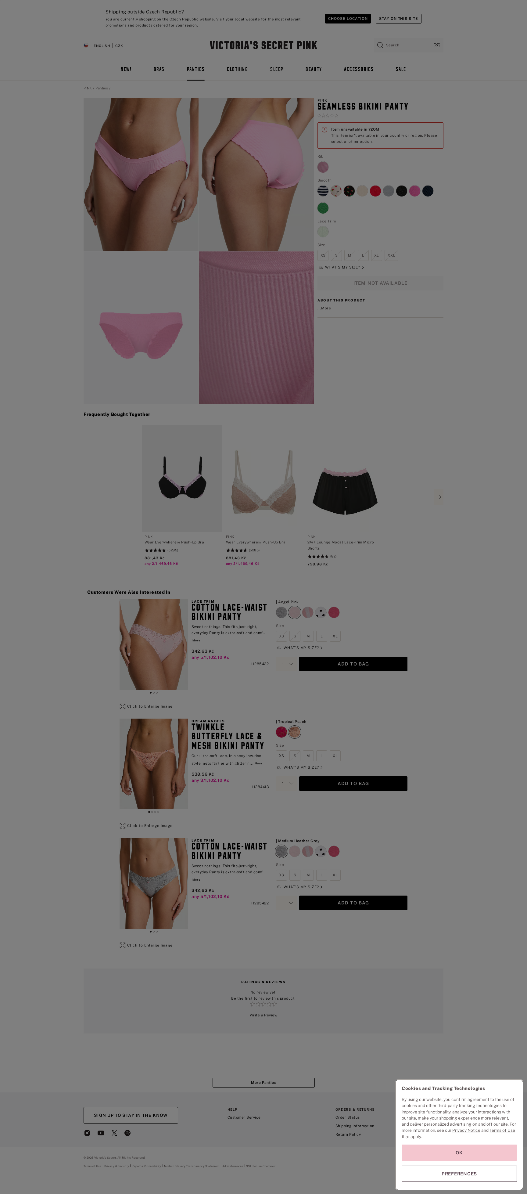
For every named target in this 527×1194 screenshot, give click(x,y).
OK (459, 1152)
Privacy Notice (466, 1130)
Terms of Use (502, 1130)
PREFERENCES (459, 1173)
